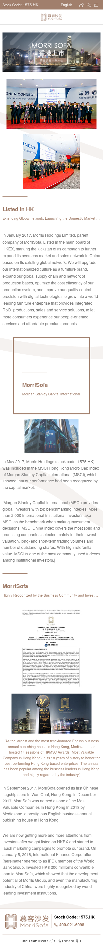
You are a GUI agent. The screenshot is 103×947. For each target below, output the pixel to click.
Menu (9, 18)
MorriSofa (51, 17)
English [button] (67, 4)
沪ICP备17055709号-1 (65, 941)
